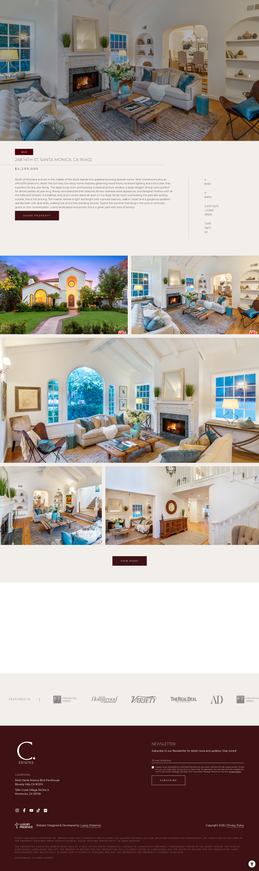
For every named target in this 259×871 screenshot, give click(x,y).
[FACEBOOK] (24, 810)
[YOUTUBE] (31, 810)
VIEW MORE (129, 561)
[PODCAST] (45, 810)
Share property (37, 215)
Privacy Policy (235, 771)
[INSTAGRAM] (17, 810)
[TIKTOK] (38, 810)
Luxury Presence (90, 825)
